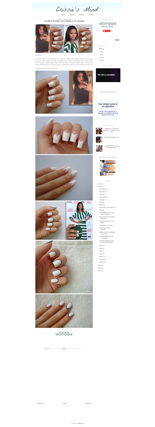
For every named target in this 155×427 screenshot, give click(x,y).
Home (63, 15)
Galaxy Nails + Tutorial (106, 225)
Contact (91, 15)
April (101, 253)
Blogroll (72, 15)
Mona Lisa (102, 204)
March (102, 256)
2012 (99, 268)
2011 (99, 270)
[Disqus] (64, 375)
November (103, 191)
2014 (99, 186)
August (102, 200)
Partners (81, 15)
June (101, 248)
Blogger (81, 423)
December (103, 189)
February (102, 259)
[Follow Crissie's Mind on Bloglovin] (107, 27)
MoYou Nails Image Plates (111, 137)
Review (101, 57)
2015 (99, 184)
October (102, 194)
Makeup (101, 48)
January (102, 262)
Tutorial (101, 60)
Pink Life (101, 202)
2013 (99, 265)
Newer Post (40, 403)
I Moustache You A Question (107, 207)
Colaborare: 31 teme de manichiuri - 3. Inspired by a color (111, 130)
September (103, 197)
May (101, 251)
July (101, 245)
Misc (101, 51)
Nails (101, 54)
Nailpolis (102, 210)
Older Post (88, 403)
